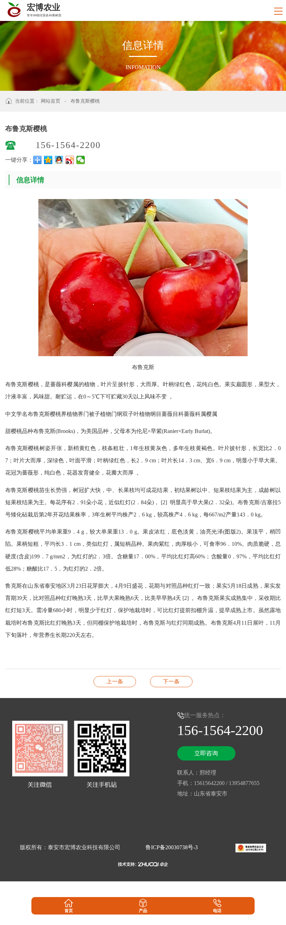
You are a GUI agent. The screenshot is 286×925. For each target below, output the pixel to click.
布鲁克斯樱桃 (85, 101)
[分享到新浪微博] (70, 160)
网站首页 (50, 101)
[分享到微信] (80, 160)
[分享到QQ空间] (48, 160)
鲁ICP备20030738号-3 (171, 847)
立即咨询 (206, 753)
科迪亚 (114, 681)
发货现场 (171, 681)
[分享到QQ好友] (59, 160)
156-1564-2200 (68, 145)
